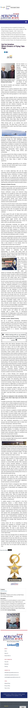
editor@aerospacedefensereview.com (12, 672)
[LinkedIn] (13, 644)
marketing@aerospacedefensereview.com (12, 677)
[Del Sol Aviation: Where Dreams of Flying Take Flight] (13, 621)
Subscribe (6, 661)
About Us (6, 653)
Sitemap (6, 666)
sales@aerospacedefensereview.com (12, 674)
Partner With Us (8, 655)
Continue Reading (11, 610)
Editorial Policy (7, 683)
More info (6, 706)
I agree (22, 707)
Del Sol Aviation (4, 591)
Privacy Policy (7, 685)
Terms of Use (7, 688)
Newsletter (7, 664)
